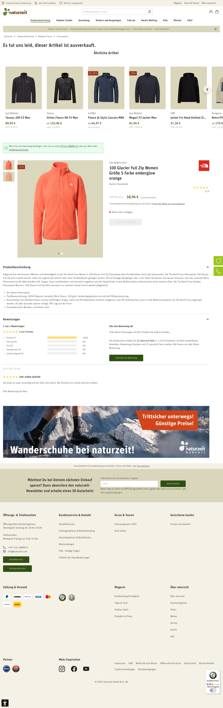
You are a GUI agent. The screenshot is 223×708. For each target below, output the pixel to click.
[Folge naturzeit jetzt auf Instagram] (62, 670)
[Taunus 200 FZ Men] (23, 88)
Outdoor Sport (121, 609)
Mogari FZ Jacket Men (143, 117)
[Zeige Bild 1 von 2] (59, 253)
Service (173, 623)
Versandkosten (143, 466)
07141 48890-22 (69, 146)
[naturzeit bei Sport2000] (15, 668)
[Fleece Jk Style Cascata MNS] (106, 88)
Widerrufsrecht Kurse (170, 663)
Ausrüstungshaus (178, 603)
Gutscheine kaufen (182, 515)
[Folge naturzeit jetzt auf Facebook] (74, 670)
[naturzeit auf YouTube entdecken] (86, 670)
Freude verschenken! (180, 524)
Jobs (172, 636)
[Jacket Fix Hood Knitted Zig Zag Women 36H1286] (188, 88)
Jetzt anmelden (173, 484)
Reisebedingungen (147, 669)
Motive (173, 616)
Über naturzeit (209, 3)
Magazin (178, 3)
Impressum (120, 663)
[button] (159, 189)
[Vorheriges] (5, 89)
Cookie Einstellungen (125, 669)
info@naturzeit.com (18, 150)
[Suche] (149, 12)
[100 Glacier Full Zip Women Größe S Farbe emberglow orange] (60, 203)
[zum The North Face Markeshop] (194, 165)
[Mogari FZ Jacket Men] (147, 88)
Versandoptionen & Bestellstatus (75, 537)
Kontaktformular (16, 559)
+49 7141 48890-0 (18, 547)
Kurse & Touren (191, 3)
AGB (130, 663)
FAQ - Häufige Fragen (69, 551)
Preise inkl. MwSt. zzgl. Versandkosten (168, 204)
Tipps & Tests (121, 603)
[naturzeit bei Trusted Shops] (62, 597)
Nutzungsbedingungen (111, 492)
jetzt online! (120, 531)
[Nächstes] (207, 89)
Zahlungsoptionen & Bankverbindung (77, 531)
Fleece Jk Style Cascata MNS (106, 117)
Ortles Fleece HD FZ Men (62, 117)
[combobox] (115, 12)
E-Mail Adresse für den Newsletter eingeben (119, 478)
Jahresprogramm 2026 (126, 524)
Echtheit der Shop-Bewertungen (74, 557)
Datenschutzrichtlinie (171, 489)
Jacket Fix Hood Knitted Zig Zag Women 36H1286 (188, 118)
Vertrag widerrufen (17, 568)
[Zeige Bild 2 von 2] (62, 253)
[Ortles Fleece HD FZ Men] (65, 88)
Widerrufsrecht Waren (146, 663)
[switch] (213, 690)
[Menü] (218, 672)
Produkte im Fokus (123, 616)
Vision (173, 609)
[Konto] (211, 12)
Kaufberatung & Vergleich (127, 596)
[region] (106, 93)
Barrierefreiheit (206, 663)
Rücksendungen (66, 544)
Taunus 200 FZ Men (17, 117)
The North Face (118, 163)
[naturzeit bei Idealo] (6, 668)
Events (173, 629)
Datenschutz (190, 663)
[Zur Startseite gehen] (15, 11)
